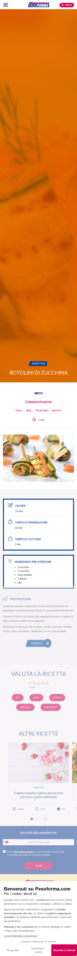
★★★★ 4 (25, 707)
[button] (39, 643)
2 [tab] (38, 819)
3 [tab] (45, 819)
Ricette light (42, 410)
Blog (28, 410)
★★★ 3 (57, 697)
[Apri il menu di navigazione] (5, 4)
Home (19, 410)
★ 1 (18, 697)
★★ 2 (36, 697)
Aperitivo (56, 410)
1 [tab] (31, 819)
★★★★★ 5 (50, 707)
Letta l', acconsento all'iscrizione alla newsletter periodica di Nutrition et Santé (35, 853)
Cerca (68, 5)
